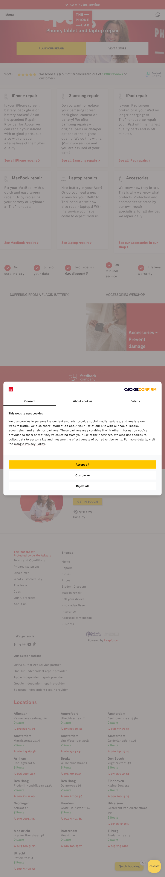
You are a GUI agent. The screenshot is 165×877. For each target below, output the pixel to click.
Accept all (82, 464)
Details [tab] (135, 401)
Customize (82, 475)
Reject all (82, 486)
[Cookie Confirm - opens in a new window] (140, 389)
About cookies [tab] (82, 401)
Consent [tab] (29, 401)
